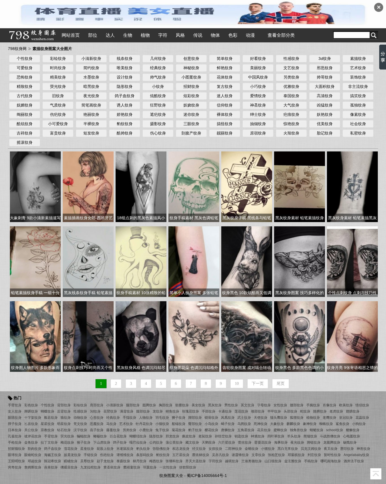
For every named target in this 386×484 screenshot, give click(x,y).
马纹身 (111, 424)
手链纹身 (90, 455)
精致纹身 (24, 86)
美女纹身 (198, 405)
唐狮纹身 (228, 430)
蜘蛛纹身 (326, 424)
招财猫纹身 (16, 449)
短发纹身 (91, 133)
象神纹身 (309, 424)
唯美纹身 (125, 68)
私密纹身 (358, 133)
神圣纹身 (258, 105)
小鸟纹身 (211, 424)
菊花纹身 (178, 430)
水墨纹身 (91, 77)
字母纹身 (264, 405)
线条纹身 (125, 58)
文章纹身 (258, 455)
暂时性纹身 (332, 455)
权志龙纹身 (180, 449)
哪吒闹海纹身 (330, 461)
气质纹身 (58, 105)
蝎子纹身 (228, 424)
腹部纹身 (143, 411)
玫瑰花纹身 (190, 411)
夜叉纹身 (330, 449)
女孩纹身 (215, 449)
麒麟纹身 (293, 424)
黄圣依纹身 (111, 467)
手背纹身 (51, 436)
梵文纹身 (80, 424)
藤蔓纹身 (113, 430)
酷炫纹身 (24, 123)
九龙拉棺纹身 (90, 467)
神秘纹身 (191, 68)
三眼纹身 (191, 123)
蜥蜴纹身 (100, 436)
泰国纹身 (291, 96)
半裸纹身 (91, 123)
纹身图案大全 (171, 475)
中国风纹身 (258, 77)
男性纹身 (231, 405)
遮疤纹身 (158, 114)
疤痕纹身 (291, 114)
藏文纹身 (192, 442)
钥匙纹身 (241, 436)
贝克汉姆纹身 (311, 449)
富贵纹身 (58, 133)
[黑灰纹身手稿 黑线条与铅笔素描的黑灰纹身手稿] (246, 186)
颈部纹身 (257, 411)
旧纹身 (58, 96)
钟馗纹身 (257, 436)
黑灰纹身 (215, 405)
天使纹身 (260, 418)
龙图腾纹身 (331, 442)
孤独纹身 (358, 105)
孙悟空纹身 (223, 436)
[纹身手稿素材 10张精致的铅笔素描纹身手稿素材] (141, 261)
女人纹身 (14, 411)
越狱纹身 (231, 461)
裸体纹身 (225, 114)
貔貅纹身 (352, 430)
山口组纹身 (272, 461)
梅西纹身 (156, 461)
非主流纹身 (358, 86)
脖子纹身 (14, 424)
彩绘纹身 (58, 58)
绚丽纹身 (24, 114)
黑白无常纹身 (287, 449)
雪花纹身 (70, 449)
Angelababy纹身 (356, 455)
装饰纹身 (358, 77)
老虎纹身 (336, 411)
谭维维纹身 (124, 455)
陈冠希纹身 (52, 461)
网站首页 (71, 35)
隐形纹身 (125, 86)
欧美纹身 (346, 405)
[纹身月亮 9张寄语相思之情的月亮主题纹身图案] (352, 336)
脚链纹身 (313, 442)
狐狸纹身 (296, 418)
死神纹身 (260, 424)
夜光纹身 (91, 96)
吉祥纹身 (24, 133)
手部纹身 (208, 411)
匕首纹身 (31, 424)
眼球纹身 (14, 455)
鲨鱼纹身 (342, 424)
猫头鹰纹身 (278, 418)
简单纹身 (225, 58)
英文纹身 (247, 405)
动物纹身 (80, 418)
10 (237, 383)
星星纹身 (47, 424)
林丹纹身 (139, 461)
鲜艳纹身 (225, 68)
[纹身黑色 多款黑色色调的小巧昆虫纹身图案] (299, 336)
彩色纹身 (31, 405)
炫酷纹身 (158, 96)
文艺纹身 (291, 68)
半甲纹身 (274, 411)
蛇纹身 (305, 411)
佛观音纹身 (68, 467)
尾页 (281, 383)
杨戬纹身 (350, 442)
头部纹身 (290, 411)
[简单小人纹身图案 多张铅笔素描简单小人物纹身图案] (193, 261)
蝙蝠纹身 (83, 436)
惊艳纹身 (291, 123)
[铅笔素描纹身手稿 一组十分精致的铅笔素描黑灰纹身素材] (35, 261)
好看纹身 (258, 58)
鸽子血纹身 (125, 96)
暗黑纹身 (91, 86)
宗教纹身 (47, 430)
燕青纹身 (51, 467)
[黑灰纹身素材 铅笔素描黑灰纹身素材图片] (352, 186)
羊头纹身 (294, 436)
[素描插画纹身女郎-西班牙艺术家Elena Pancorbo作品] (88, 186)
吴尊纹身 (87, 461)
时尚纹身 (58, 68)
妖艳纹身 (325, 114)
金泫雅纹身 (292, 461)
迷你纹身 (191, 114)
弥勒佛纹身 (161, 449)
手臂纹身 (14, 405)
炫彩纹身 (191, 96)
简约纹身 (91, 68)
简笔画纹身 (91, 105)
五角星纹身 (245, 430)
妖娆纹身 (191, 105)
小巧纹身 (258, 86)
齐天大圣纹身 (195, 461)
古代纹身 (24, 96)
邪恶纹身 (325, 68)
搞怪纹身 (225, 123)
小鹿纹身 (146, 430)
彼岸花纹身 (32, 436)
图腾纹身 (149, 405)
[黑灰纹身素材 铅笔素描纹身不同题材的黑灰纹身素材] (299, 186)
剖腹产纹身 (191, 133)
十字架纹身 (32, 418)
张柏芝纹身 (276, 455)
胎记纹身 (325, 133)
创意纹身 (191, 58)
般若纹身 (51, 418)
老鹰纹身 (329, 418)
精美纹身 (58, 77)
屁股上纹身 (105, 449)
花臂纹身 (110, 411)
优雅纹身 (291, 86)
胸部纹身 (165, 405)
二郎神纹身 (233, 449)
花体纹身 (225, 77)
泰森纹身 (123, 461)
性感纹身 (291, 58)
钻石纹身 (64, 430)
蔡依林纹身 (200, 455)
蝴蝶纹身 (47, 411)
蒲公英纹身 (174, 442)
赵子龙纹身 (105, 461)
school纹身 (334, 430)
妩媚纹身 (24, 105)
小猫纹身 (162, 424)
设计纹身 (125, 77)
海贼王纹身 (52, 455)
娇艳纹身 (125, 114)
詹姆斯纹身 (32, 467)
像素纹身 (358, 114)
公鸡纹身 (156, 442)
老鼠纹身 (205, 436)
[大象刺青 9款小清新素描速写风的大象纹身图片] (35, 186)
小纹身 (158, 86)
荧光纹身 (58, 86)
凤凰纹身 (228, 418)
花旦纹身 (264, 430)
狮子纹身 (178, 418)
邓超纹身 (34, 461)
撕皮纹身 (189, 436)
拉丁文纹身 (49, 442)
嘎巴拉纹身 (137, 442)
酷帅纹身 (125, 133)
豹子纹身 (195, 430)
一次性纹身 (167, 467)
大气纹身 (291, 105)
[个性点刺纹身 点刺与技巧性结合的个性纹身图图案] (352, 261)
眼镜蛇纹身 (32, 455)
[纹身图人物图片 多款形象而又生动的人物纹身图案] (35, 336)
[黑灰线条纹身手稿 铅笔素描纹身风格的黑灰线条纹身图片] (88, 261)
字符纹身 (215, 461)
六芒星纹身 (226, 442)
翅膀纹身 (352, 411)
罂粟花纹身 (262, 442)
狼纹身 (65, 418)
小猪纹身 (268, 449)
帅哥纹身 (325, 77)
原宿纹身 (258, 133)
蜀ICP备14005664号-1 (207, 475)
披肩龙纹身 (72, 455)
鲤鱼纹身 (172, 411)
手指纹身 (129, 418)
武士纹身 (244, 418)
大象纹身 (277, 424)
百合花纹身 (118, 436)
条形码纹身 (144, 455)
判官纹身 (314, 455)
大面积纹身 (325, 86)
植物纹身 (313, 418)
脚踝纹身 (31, 411)
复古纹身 (225, 86)
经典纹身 (158, 68)
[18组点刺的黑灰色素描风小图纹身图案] (141, 186)
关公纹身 (31, 430)
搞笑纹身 (358, 96)
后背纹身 (64, 411)
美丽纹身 (258, 68)
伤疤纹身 (58, 114)
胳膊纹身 (320, 411)
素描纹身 (358, 58)
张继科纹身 (174, 461)
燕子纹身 (96, 430)
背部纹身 (64, 405)
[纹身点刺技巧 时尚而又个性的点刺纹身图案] (88, 336)
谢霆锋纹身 (240, 455)
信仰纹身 (225, 105)
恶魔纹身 (96, 424)
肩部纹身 (96, 405)
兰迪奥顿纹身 (251, 461)
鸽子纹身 (120, 442)
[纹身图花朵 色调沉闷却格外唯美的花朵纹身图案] (193, 336)
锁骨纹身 (211, 418)
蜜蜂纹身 (280, 430)
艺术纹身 (358, 68)
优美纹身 (325, 123)
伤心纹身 (158, 133)
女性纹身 (280, 405)
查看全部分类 (281, 35)
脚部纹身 (195, 418)
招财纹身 (191, 86)
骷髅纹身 (182, 405)
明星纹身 (64, 424)
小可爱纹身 (58, 123)
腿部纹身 (133, 405)
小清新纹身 (91, 58)
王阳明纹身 (16, 461)
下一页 (258, 383)
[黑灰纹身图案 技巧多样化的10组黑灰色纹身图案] (299, 261)
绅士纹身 (258, 114)
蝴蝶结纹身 (137, 436)
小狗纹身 (359, 424)
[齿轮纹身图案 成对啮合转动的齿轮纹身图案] (246, 336)
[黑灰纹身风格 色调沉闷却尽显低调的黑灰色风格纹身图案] (141, 336)
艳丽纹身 (91, 114)
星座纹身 (87, 449)
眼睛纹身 (14, 418)
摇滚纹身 (24, 142)
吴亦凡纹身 (220, 455)
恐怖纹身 (24, 77)
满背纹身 (126, 411)
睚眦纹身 (70, 461)
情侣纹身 (362, 405)
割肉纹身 (34, 449)
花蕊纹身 (362, 418)
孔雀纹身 (14, 436)
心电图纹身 (351, 436)
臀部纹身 (195, 424)
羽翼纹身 (150, 467)
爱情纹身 (258, 96)
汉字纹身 (80, 430)
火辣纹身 (291, 133)
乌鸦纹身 (244, 424)
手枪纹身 (14, 442)
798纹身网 (17, 48)
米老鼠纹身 (124, 449)
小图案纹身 (191, 77)
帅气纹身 (158, 77)
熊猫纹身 (310, 436)
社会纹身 (358, 123)
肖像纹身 (329, 405)
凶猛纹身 (325, 105)
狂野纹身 (158, 105)
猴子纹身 (83, 442)
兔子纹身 (162, 430)
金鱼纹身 (31, 442)
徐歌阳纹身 (187, 467)
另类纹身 (291, 77)
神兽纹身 (363, 449)
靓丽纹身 (225, 133)
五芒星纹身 (180, 455)
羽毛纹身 (162, 418)
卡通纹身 (225, 411)
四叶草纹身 (275, 436)
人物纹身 (146, 418)
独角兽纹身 (298, 430)
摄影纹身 (158, 123)
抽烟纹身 (258, 123)
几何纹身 (158, 58)
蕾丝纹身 (244, 442)
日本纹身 (14, 430)
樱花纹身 (211, 430)
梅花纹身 (67, 442)
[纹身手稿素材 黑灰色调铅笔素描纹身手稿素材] (193, 186)
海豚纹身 (281, 442)
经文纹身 (199, 449)
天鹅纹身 (208, 442)
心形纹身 (96, 418)
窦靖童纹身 (131, 467)
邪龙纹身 (172, 436)
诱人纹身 (125, 105)
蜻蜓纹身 (316, 430)
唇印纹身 (347, 449)
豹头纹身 (143, 449)
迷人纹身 (225, 96)
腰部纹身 (296, 405)
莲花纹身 (241, 411)
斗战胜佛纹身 (330, 436)
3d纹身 (324, 58)
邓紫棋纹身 (296, 455)
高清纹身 (325, 96)
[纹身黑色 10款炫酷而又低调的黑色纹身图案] (246, 261)
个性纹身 (24, 58)
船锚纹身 (178, 424)
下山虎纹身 (101, 442)
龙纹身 (158, 411)
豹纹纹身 (125, 123)
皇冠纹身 (346, 418)
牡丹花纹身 (144, 424)
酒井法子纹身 (354, 461)
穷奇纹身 (14, 467)
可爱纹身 (24, 68)
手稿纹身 (311, 461)
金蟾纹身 (251, 449)
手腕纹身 (313, 405)
